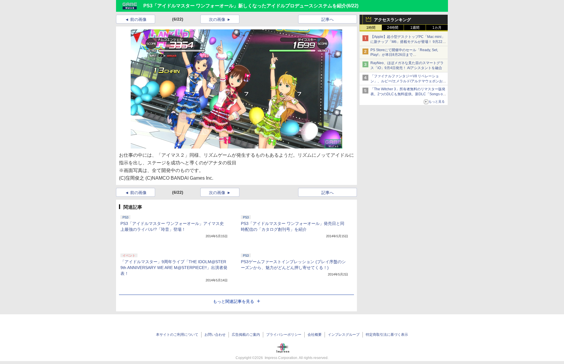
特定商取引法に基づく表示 (387, 335)
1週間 (414, 28)
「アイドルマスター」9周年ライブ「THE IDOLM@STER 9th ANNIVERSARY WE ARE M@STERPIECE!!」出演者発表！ (173, 267)
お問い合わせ (215, 335)
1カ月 (437, 28)
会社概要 (315, 335)
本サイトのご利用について (177, 335)
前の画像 (138, 19)
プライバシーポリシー (283, 335)
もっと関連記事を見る (233, 301)
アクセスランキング (392, 19)
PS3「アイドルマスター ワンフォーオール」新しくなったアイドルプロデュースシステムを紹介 (244, 5)
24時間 (392, 28)
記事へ (327, 19)
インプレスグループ (344, 335)
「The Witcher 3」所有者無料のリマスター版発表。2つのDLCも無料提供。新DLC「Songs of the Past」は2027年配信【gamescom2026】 (407, 94)
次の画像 (217, 19)
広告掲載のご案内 (246, 335)
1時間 (370, 28)
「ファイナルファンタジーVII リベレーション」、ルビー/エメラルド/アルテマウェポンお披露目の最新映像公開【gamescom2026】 (408, 81)
